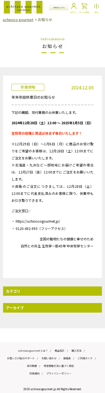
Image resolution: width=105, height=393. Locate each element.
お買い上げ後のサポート (21, 358)
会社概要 (32, 366)
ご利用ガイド (85, 358)
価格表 (67, 358)
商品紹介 (60, 351)
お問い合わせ (49, 358)
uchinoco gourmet (18, 19)
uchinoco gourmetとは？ (33, 351)
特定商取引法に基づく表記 (59, 366)
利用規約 (34, 373)
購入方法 (76, 351)
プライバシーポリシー (58, 373)
